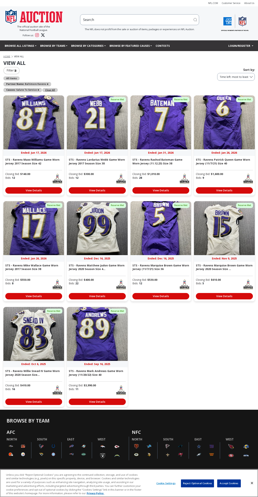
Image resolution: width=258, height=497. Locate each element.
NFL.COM (213, 3)
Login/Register (239, 46)
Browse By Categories (87, 46)
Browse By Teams (52, 46)
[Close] (252, 483)
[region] (129, 483)
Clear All (50, 89)
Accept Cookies (229, 483)
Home (6, 56)
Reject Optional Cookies (197, 483)
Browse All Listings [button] (19, 46)
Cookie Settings (165, 483)
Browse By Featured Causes (130, 46)
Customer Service (231, 3)
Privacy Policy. (95, 493)
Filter (11, 70)
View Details (34, 190)
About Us (249, 3)
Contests (163, 46)
